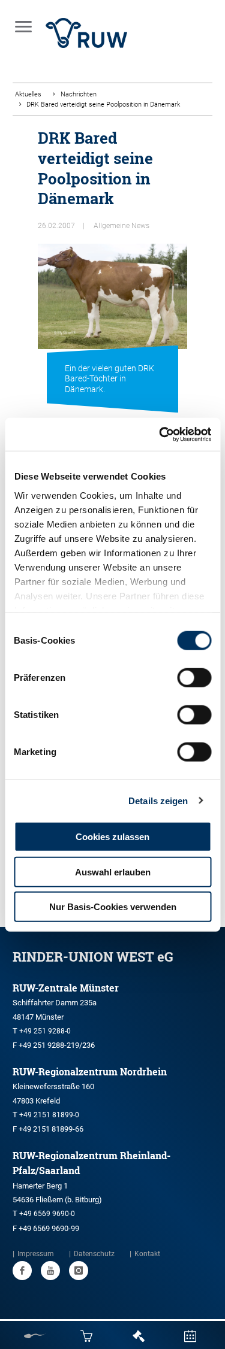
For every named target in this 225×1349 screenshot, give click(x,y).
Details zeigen (158, 800)
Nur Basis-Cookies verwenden (112, 907)
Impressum (35, 1254)
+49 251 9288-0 (45, 1031)
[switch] (194, 677)
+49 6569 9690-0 (47, 1213)
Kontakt (147, 1254)
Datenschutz (94, 1254)
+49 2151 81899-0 (49, 1115)
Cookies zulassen (112, 837)
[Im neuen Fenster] (22, 1270)
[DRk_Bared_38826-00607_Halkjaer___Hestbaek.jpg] (112, 318)
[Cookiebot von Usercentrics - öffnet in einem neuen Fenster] (160, 434)
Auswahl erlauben (113, 871)
